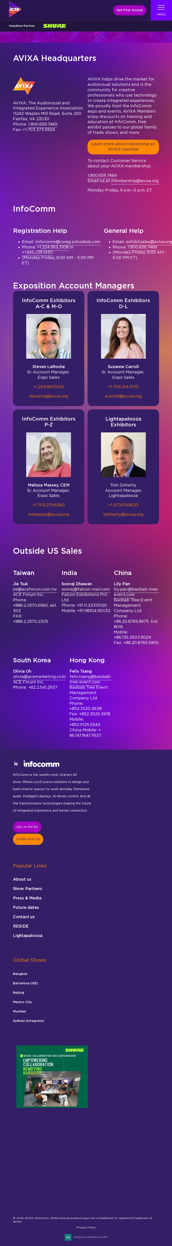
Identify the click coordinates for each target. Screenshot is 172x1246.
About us (22, 880)
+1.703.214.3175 (123, 387)
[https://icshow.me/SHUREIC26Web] (54, 26)
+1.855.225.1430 (37, 252)
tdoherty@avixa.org (123, 515)
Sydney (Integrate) (28, 1021)
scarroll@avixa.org (123, 396)
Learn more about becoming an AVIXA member (123, 147)
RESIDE (21, 926)
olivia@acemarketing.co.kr (39, 677)
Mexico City (22, 1002)
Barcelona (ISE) (25, 983)
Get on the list (27, 827)
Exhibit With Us (28, 839)
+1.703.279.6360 (48, 505)
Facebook (28, 1203)
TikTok (70, 1203)
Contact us (24, 917)
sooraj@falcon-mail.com (86, 589)
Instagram (39, 1203)
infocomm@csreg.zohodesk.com (67, 242)
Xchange (91, 1203)
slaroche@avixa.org (48, 396)
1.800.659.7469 (42, 124)
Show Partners (27, 889)
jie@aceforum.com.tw (35, 589)
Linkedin (49, 1203)
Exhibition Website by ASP (90, 1237)
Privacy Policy (86, 1227)
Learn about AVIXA (28, 1197)
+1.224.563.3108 (53, 247)
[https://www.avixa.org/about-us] (24, 1185)
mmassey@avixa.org (48, 515)
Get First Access (129, 10)
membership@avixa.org (135, 181)
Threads (60, 1203)
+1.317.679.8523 (123, 505)
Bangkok (20, 974)
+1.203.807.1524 (48, 387)
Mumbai (19, 1011)
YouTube (102, 1203)
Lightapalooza (27, 936)
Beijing (18, 992)
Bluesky (18, 1203)
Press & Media (27, 898)
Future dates (26, 908)
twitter (81, 1203)
